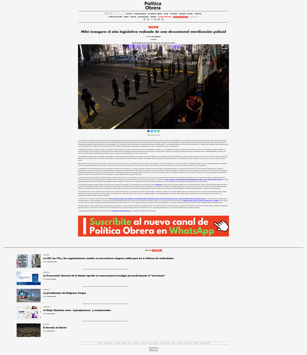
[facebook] (148, 131)
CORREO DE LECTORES (115, 16)
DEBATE (126, 16)
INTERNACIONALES (140, 13)
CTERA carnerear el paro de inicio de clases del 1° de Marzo (200, 200)
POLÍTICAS (129, 13)
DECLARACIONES (143, 16)
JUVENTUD (198, 13)
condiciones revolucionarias (120, 211)
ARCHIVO (133, 16)
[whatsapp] (158, 131)
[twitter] (152, 131)
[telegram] (155, 131)
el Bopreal (158, 184)
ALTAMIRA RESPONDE (164, 16)
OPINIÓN (153, 16)
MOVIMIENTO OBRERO (155, 13)
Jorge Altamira (156, 36)
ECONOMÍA (173, 13)
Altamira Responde (204, 343)
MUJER (166, 13)
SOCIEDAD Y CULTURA (186, 13)
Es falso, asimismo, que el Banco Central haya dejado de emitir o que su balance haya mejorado (193, 179)
